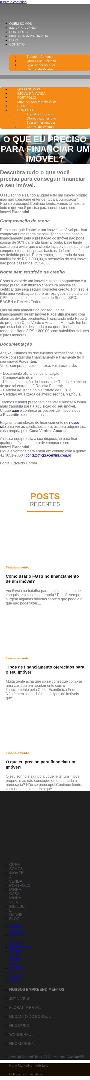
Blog (13, 40)
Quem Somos (20, 23)
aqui (15, 410)
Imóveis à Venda (23, 28)
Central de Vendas (40, 69)
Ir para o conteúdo (13, 2)
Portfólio (18, 32)
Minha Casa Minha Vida (28, 36)
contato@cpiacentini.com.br (48, 455)
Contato (17, 44)
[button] (45, 77)
